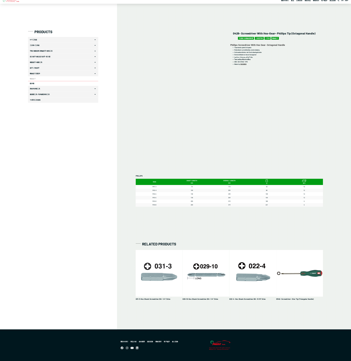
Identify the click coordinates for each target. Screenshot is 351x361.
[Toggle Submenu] (95, 39)
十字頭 (267, 38)
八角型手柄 (259, 38)
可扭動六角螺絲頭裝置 (246, 38)
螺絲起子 (275, 38)
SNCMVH (243, 64)
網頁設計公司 (212, 349)
